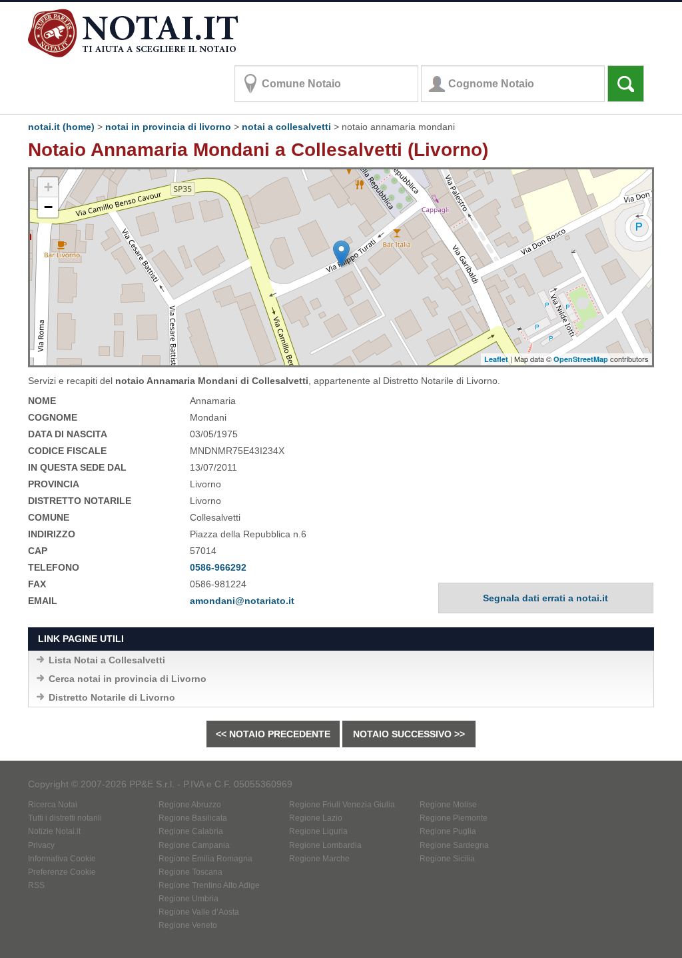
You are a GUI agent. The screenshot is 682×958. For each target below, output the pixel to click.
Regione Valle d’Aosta (199, 912)
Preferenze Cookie (62, 872)
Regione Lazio (315, 818)
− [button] (48, 207)
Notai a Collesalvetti (286, 126)
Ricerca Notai (52, 804)
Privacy (41, 845)
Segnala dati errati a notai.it (545, 598)
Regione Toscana (190, 872)
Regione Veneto (188, 925)
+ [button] (48, 187)
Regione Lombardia (325, 845)
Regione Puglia (448, 831)
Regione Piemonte (454, 818)
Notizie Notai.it (54, 831)
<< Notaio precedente (273, 734)
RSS (36, 885)
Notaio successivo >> (409, 734)
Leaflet (496, 359)
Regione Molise (448, 804)
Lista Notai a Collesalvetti (107, 660)
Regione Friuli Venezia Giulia (342, 804)
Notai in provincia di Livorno (168, 126)
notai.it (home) (61, 126)
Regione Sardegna (454, 845)
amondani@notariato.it (242, 600)
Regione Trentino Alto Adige (209, 885)
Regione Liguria (318, 831)
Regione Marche (319, 858)
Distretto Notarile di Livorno (112, 697)
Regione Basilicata (193, 818)
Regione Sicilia (447, 858)
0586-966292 (218, 567)
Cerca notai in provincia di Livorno (127, 678)
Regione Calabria (191, 831)
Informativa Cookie (62, 858)
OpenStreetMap (580, 359)
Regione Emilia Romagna (205, 858)
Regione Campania (194, 845)
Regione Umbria (188, 898)
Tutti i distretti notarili (65, 818)
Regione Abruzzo (190, 804)
